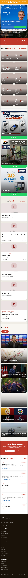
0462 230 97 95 (5, 24)
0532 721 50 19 (10, 24)
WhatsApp (21, 26)
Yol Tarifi (8, 26)
